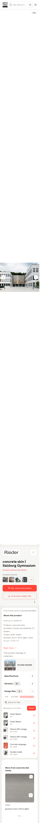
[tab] (6, 696)
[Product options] (31, 776)
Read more (8, 648)
